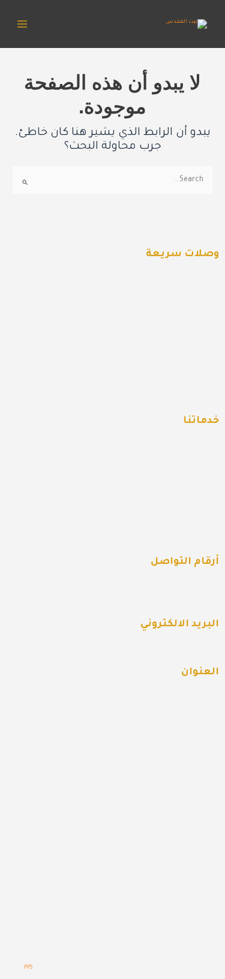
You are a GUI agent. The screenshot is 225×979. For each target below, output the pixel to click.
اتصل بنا (190, 389)
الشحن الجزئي (180, 530)
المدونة (193, 363)
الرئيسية (190, 286)
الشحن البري (182, 479)
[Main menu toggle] (22, 24)
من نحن (192, 312)
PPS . (26, 968)
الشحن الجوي (181, 504)
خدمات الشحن (179, 338)
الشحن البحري (179, 453)
